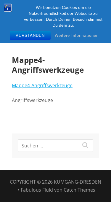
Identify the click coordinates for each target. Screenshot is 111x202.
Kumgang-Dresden (77, 182)
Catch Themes (79, 190)
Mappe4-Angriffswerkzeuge (42, 85)
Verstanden (30, 35)
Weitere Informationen (77, 35)
